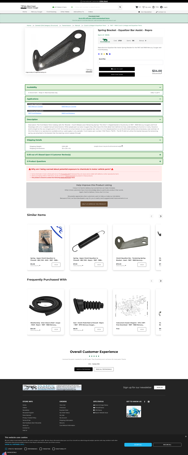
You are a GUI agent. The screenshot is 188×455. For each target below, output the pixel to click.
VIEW (56, 265)
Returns (62, 423)
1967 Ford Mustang (34, 113)
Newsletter (26, 410)
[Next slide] (161, 216)
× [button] (186, 436)
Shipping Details (34, 140)
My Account (63, 418)
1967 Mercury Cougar (35, 106)
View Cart (62, 405)
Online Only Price (156, 73)
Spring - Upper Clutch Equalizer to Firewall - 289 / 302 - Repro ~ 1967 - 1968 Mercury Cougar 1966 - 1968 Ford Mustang (87, 259)
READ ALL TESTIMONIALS (104, 369)
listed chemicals (70, 176)
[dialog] (94, 444)
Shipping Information (66, 420)
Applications (32, 99)
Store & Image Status (101, 405)
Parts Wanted (27, 415)
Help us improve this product (94, 204)
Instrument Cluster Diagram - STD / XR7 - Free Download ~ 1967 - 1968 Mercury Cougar (131, 324)
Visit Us (25, 430)
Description (32, 119)
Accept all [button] (138, 445)
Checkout (63, 407)
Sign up (160, 387)
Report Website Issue (101, 412)
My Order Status (65, 412)
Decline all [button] (167, 445)
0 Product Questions (36, 161)
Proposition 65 (65, 174)
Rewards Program (28, 412)
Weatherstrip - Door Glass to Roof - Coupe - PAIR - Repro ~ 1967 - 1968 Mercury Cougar (45, 324)
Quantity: (102, 59)
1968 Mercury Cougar (69, 106)
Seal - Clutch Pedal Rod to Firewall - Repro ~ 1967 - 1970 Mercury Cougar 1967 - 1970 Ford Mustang (88, 324)
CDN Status (98, 410)
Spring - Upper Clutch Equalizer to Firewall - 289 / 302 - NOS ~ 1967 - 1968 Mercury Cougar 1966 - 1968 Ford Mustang (43, 259)
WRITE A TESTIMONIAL (83, 369)
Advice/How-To (79, 12)
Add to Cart (118, 69)
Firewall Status (99, 407)
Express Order (64, 410)
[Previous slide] (152, 216)
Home (25, 12)
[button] (62, 444)
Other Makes (65, 12)
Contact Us (26, 428)
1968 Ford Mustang (68, 113)
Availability (32, 87)
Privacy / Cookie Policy (29, 418)
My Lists (62, 415)
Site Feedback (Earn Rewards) (32, 423)
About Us (25, 425)
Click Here (103, 1)
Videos (90, 12)
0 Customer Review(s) (49, 155)
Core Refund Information (67, 425)
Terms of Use (26, 420)
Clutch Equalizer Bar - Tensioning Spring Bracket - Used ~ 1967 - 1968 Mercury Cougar (130, 259)
